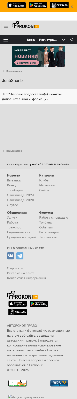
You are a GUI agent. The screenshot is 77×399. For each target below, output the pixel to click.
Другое (12, 205)
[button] (5, 40)
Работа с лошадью (53, 217)
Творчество (48, 237)
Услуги (12, 217)
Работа (12, 222)
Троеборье (15, 190)
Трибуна (45, 222)
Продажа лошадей (21, 237)
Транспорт (15, 227)
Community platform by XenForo (38, 164)
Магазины (47, 185)
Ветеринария (49, 232)
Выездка (14, 180)
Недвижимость (18, 232)
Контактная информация (26, 278)
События (46, 227)
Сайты (44, 190)
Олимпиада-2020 (20, 200)
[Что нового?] (64, 40)
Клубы (44, 180)
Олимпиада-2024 (20, 195)
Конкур (12, 185)
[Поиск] (72, 40)
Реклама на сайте (21, 273)
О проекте (15, 268)
